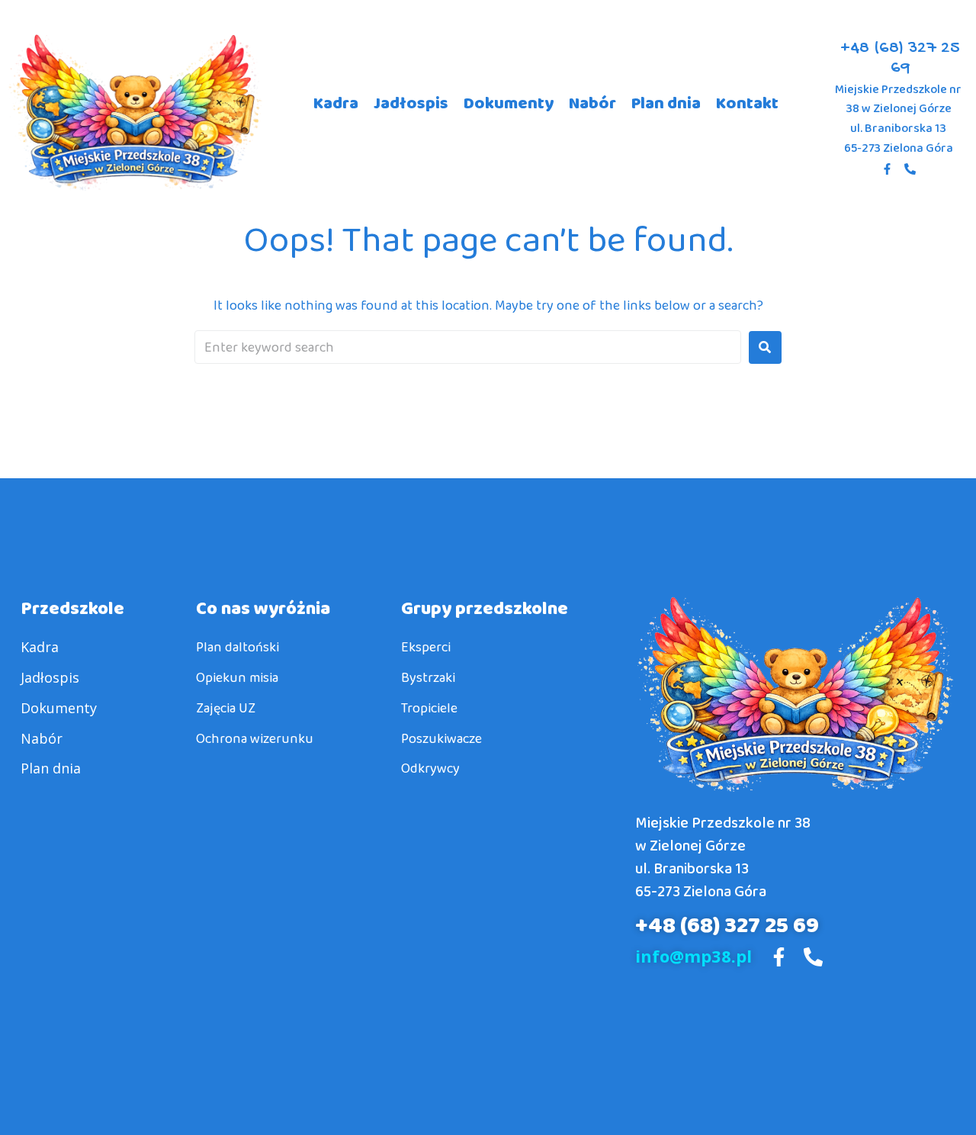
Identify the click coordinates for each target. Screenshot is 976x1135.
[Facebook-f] (887, 168)
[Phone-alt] (910, 168)
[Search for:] (467, 347)
